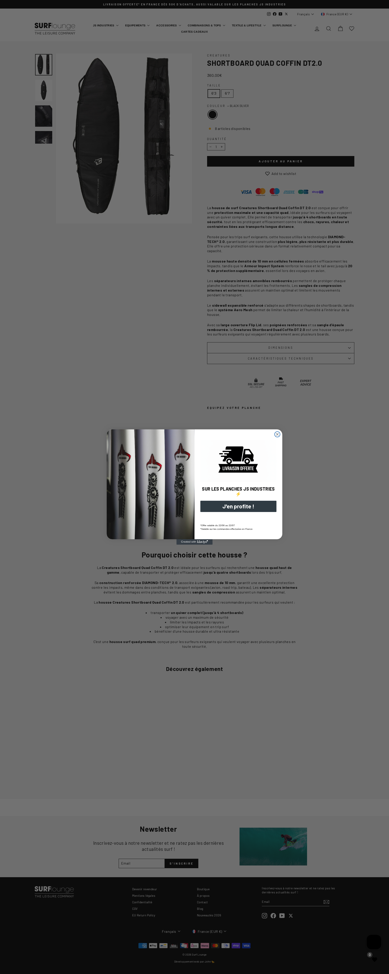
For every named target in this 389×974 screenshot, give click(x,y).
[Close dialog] (277, 434)
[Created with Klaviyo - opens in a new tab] (194, 542)
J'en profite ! (238, 506)
